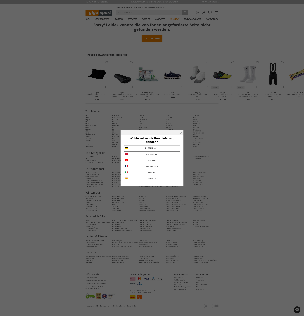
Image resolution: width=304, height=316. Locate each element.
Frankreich (152, 166)
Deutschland (152, 148)
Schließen (181, 132)
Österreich (152, 154)
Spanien (152, 179)
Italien (152, 172)
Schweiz (152, 160)
